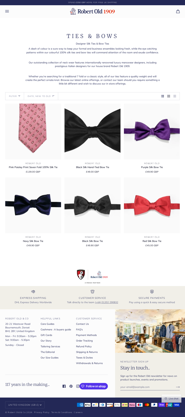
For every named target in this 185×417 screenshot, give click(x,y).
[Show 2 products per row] (163, 96)
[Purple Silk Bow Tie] (152, 131)
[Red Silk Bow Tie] (152, 205)
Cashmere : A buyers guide (56, 329)
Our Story (46, 340)
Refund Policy (84, 346)
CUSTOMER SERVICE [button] (89, 318)
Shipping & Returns (87, 351)
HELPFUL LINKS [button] (50, 318)
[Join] (175, 387)
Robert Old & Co (17, 412)
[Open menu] (10, 11)
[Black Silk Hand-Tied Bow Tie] (92, 131)
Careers (78, 412)
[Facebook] (64, 386)
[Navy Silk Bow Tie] (33, 205)
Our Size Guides (50, 357)
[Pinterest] (71, 386)
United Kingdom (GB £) (23, 404)
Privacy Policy (42, 412)
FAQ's (79, 329)
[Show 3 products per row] (169, 96)
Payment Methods (86, 334)
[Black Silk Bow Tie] (92, 205)
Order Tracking (84, 340)
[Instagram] (77, 386)
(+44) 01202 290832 (106, 302)
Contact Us (82, 323)
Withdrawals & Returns (89, 363)
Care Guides (47, 323)
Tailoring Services (50, 346)
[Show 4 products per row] (176, 96)
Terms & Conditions (61, 412)
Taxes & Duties (84, 357)
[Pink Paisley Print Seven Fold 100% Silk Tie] (33, 131)
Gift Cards (46, 334)
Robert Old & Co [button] (17, 318)
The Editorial (48, 351)
